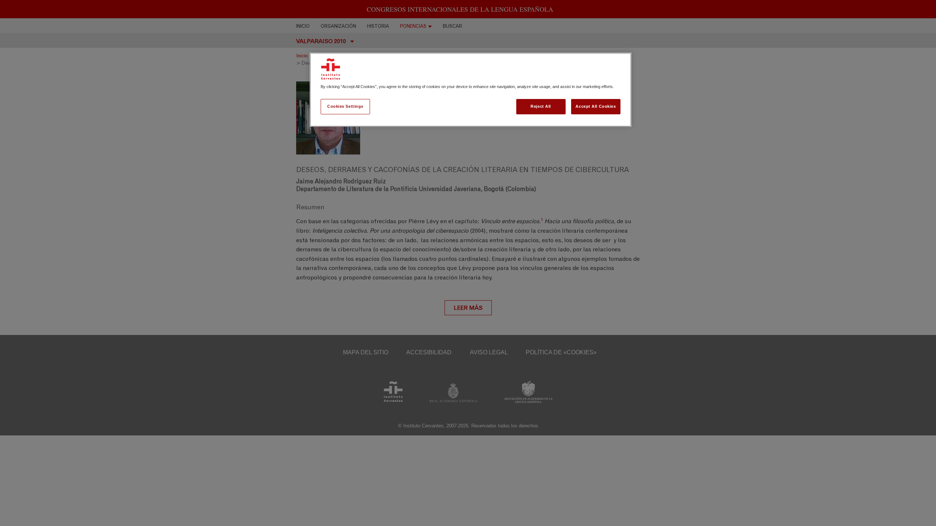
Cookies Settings (345, 106)
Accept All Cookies (595, 106)
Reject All (541, 106)
